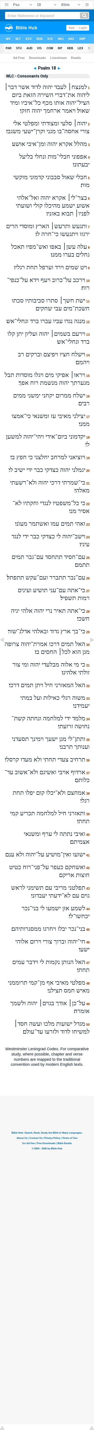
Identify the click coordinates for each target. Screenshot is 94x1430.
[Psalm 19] (88, 650)
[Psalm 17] (5, 650)
